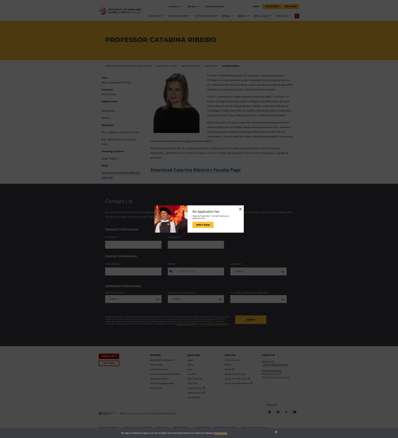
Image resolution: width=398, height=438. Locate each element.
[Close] (240, 209)
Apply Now (203, 224)
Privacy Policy (220, 433)
